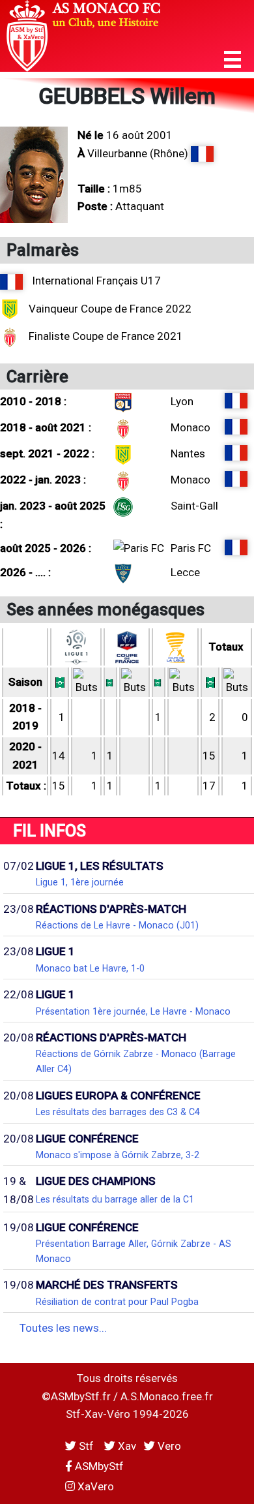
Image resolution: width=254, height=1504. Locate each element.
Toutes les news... (63, 1327)
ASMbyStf (98, 1466)
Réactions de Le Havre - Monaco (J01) (117, 925)
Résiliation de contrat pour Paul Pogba (117, 1302)
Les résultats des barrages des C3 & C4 (118, 1112)
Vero (168, 1445)
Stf (86, 1445)
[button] (232, 60)
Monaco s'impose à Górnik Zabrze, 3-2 (117, 1155)
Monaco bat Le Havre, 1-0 (90, 968)
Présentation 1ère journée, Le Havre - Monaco (133, 1011)
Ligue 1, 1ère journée (80, 882)
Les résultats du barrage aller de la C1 (115, 1199)
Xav (125, 1445)
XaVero (94, 1486)
